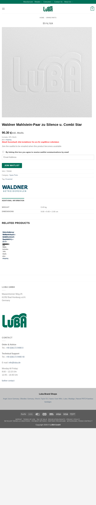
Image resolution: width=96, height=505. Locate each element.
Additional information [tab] (13, 201)
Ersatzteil (9, 179)
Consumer (47, 2)
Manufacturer (28, 2)
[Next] (10, 246)
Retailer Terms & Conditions (17, 421)
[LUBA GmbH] (48, 9)
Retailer (37, 2)
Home (42, 18)
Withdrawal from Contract (79, 421)
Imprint (18, 419)
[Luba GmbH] (14, 320)
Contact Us (58, 2)
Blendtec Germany (27, 399)
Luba (65, 399)
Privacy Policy (73, 419)
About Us (67, 2)
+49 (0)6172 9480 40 (15, 357)
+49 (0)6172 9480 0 (14, 348)
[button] (3, 9)
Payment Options (39, 421)
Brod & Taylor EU (41, 399)
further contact (8, 381)
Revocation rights (56, 419)
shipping (8, 140)
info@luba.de (14, 363)
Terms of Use (29, 419)
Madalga (71, 399)
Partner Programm (57, 421)
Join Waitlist (12, 165)
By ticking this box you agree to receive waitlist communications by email (37, 152)
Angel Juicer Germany (11, 399)
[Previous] (3, 246)
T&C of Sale (42, 419)
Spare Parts (51, 18)
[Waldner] (20, 188)
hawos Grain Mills (55, 399)
